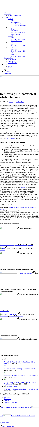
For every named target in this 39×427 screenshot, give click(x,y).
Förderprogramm (14, 207)
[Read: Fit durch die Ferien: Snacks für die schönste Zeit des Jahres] (5, 359)
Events (11, 102)
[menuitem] (21, 12)
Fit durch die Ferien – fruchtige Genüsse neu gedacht (19, 369)
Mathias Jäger (20, 102)
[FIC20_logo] (14, 9)
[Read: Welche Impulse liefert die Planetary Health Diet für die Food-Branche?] (5, 379)
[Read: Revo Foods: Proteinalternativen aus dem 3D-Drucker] (5, 372)
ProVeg (23, 187)
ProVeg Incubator (30, 207)
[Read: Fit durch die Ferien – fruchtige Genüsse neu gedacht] (5, 366)
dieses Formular (10, 138)
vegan (2, 209)
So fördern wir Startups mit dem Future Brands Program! (21, 389)
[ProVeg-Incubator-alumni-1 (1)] (19, 77)
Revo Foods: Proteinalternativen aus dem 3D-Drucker (20, 375)
